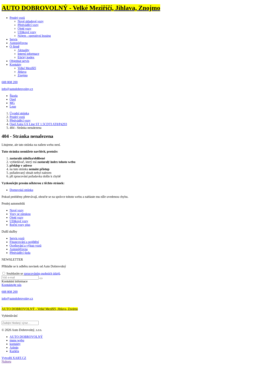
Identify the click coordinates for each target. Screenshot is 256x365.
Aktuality (23, 50)
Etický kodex (26, 57)
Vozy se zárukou (20, 214)
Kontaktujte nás (11, 285)
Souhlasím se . (33, 273)
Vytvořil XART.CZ (14, 358)
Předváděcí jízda (20, 252)
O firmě (14, 46)
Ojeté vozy (24, 28)
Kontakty (15, 64)
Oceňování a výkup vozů (25, 245)
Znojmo (23, 75)
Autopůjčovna (19, 43)
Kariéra (14, 351)
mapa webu (17, 340)
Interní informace (28, 53)
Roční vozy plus (20, 224)
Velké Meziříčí (27, 68)
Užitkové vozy (27, 32)
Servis (13, 39)
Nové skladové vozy (31, 21)
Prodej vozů (17, 17)
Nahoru (6, 361)
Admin (14, 347)
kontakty (15, 344)
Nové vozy (17, 210)
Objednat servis (19, 61)
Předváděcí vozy (28, 25)
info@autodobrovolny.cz (17, 89)
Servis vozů (17, 238)
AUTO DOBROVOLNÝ (26, 336)
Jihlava (22, 71)
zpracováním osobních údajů (42, 273)
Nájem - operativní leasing (34, 35)
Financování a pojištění (24, 242)
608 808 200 (10, 82)
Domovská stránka (21, 190)
